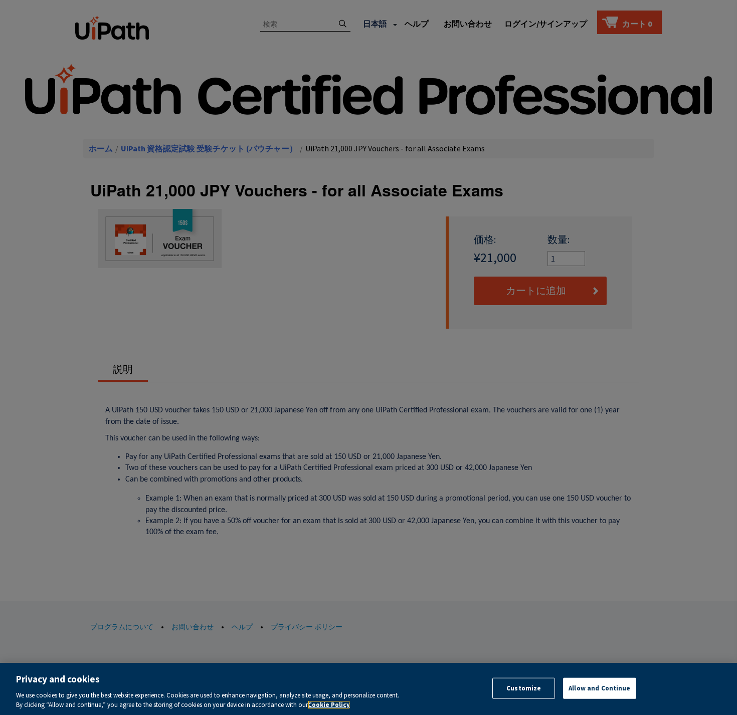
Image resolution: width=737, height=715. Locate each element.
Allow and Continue (599, 688)
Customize (523, 688)
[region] (368, 689)
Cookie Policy (329, 704)
